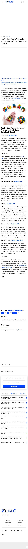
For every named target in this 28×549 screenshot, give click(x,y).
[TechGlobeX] (9, 2)
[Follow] (6, 531)
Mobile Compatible (17, 240)
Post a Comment (4, 326)
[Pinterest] (18, 531)
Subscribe (14, 386)
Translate (22, 330)
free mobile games (17, 98)
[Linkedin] (14, 531)
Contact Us (20, 520)
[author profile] (3, 46)
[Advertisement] (14, 20)
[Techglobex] (2, 531)
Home (2, 36)
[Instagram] (21, 531)
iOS (4, 36)
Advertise (20, 522)
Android (8, 36)
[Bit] (3, 534)
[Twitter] (11, 531)
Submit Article (8, 522)
